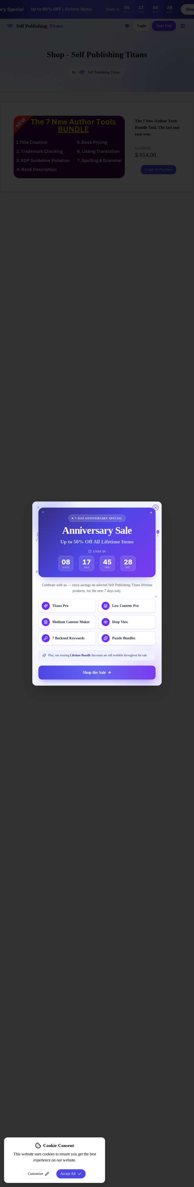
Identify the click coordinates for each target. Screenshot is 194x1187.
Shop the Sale (94, 672)
